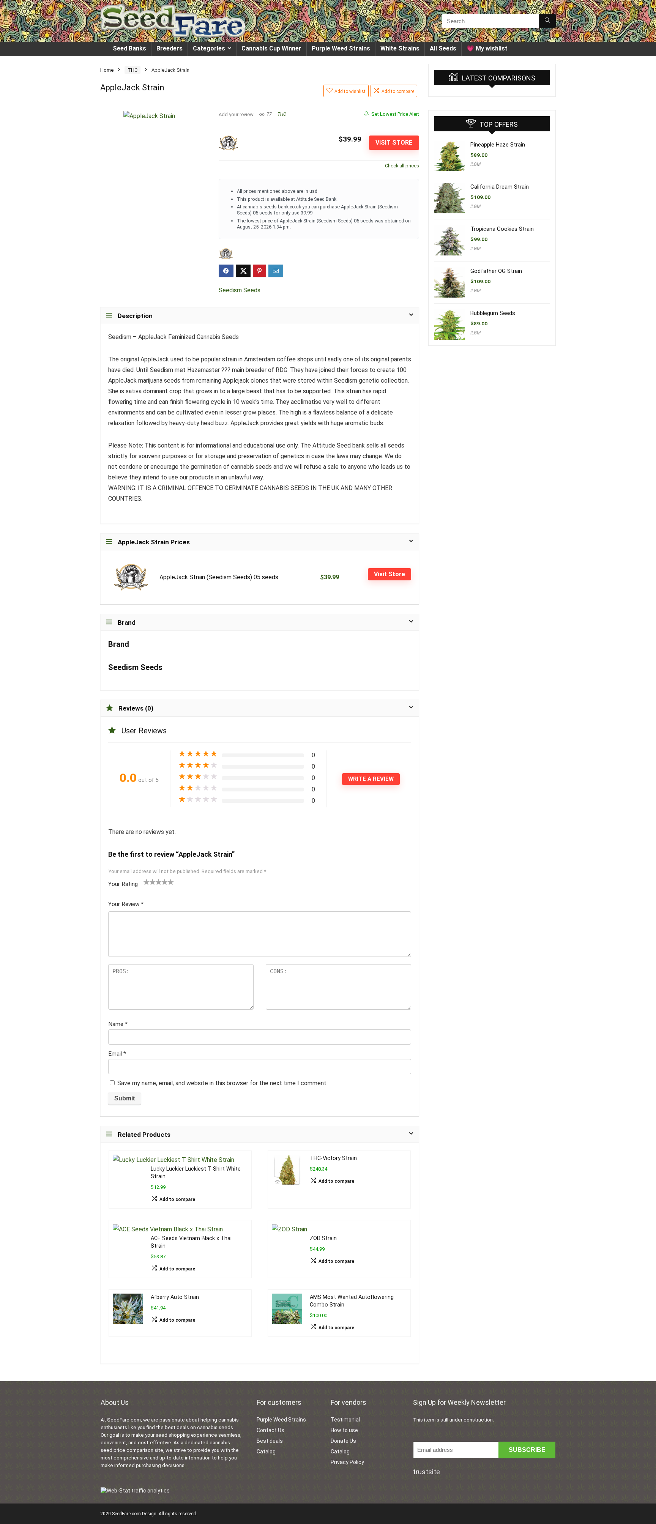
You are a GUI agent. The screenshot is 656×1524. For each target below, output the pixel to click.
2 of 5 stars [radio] (150, 882)
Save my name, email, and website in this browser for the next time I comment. (222, 1083)
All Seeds (443, 48)
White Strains (399, 48)
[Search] (547, 21)
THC (132, 70)
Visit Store (393, 142)
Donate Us (343, 1441)
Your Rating (123, 884)
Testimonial (345, 1420)
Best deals (270, 1441)
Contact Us (270, 1430)
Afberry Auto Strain (175, 1297)
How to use (344, 1430)
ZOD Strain (323, 1238)
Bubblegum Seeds (492, 313)
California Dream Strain (499, 186)
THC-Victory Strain (333, 1158)
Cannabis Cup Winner (271, 48)
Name (118, 1024)
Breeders (169, 48)
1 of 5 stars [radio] (147, 882)
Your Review (126, 904)
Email (117, 1053)
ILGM (475, 164)
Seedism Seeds (239, 290)
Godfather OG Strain (496, 271)
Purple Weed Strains (341, 48)
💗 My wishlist (487, 48)
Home (107, 70)
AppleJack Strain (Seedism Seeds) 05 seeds (218, 577)
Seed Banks (129, 48)
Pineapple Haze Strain (497, 144)
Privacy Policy (347, 1462)
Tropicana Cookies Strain (502, 228)
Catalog (266, 1451)
